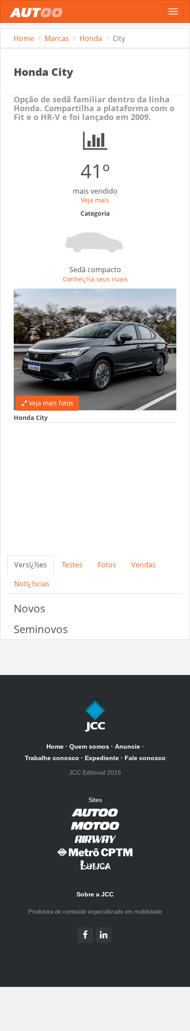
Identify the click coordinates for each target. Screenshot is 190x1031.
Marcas (57, 38)
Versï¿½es (30, 565)
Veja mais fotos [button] (50, 403)
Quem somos (89, 746)
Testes (72, 565)
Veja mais (95, 200)
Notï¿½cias (31, 584)
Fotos (107, 565)
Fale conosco (145, 757)
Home (24, 38)
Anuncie (127, 746)
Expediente (102, 757)
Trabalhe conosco (52, 757)
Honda (91, 38)
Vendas (143, 565)
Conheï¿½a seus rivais (95, 279)
